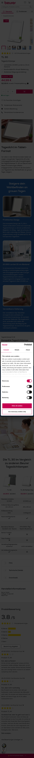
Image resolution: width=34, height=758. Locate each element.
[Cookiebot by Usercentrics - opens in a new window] (24, 345)
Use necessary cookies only (17, 411)
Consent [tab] (6, 350)
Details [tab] (17, 350)
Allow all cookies (17, 406)
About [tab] (28, 350)
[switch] (29, 386)
